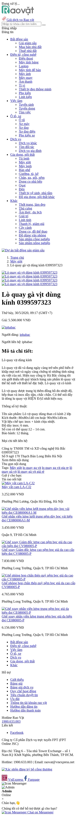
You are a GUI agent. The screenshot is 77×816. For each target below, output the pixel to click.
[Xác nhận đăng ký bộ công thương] (27, 769)
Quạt (22, 185)
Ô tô (22, 120)
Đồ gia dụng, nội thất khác (37, 197)
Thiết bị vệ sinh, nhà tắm (35, 193)
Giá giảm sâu (28, 43)
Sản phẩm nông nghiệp (34, 243)
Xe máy (24, 124)
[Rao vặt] (18, 14)
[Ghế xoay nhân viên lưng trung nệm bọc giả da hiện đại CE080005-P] (38, 612)
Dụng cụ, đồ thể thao (33, 231)
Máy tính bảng (28, 62)
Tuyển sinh (26, 104)
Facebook (17, 732)
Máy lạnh (25, 166)
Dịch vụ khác (28, 143)
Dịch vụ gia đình (30, 151)
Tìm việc (25, 112)
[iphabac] (9, 327)
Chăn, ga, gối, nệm (31, 177)
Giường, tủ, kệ (28, 174)
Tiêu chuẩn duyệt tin (24, 695)
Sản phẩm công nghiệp (34, 239)
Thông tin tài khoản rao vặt (28, 702)
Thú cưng (25, 208)
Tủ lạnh (24, 158)
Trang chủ (17, 257)
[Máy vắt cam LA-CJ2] (18, 483)
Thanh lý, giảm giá (31, 224)
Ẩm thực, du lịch (30, 212)
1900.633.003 (11, 721)
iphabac (25, 334)
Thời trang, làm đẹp (32, 204)
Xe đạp (24, 127)
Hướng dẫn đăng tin (23, 706)
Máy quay (26, 77)
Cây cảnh (25, 227)
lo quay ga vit (32, 468)
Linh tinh (25, 220)
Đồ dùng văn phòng (32, 235)
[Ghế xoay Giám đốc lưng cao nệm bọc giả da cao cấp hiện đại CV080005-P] (38, 546)
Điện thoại (26, 58)
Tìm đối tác (26, 147)
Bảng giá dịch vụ (21, 687)
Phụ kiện (25, 93)
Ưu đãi (14, 699)
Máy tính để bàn (30, 70)
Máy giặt (25, 162)
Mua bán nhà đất (30, 47)
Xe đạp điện (27, 131)
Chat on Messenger (40, 812)
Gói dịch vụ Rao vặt (20, 20)
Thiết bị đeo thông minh (35, 89)
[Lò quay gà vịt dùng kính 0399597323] (29, 272)
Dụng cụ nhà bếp (30, 181)
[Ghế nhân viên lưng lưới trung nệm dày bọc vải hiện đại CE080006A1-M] (38, 512)
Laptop (23, 66)
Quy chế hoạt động (23, 691)
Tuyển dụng (27, 108)
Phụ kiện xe (27, 135)
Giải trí (23, 216)
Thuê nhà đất (28, 51)
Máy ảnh (25, 74)
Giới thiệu (17, 679)
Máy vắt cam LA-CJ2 (16, 487)
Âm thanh (25, 81)
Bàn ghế (24, 170)
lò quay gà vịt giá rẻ (31, 471)
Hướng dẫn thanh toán (25, 710)
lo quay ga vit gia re (55, 468)
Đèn (22, 189)
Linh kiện (25, 97)
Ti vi (22, 85)
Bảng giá (16, 683)
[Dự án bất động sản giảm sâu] (23, 250)
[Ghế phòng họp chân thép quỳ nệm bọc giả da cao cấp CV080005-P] (38, 579)
